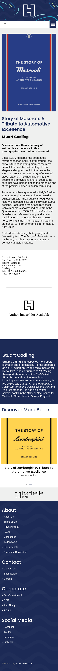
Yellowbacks (10, 542)
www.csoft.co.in (24, 663)
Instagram (9, 637)
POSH (7, 610)
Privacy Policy (11, 527)
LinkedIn (8, 642)
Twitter (7, 632)
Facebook (9, 627)
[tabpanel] (29, 448)
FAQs (7, 532)
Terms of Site (11, 522)
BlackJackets (11, 547)
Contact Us (10, 568)
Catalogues (10, 537)
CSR (6, 600)
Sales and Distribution (15, 552)
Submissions (11, 573)
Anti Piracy (9, 605)
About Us (9, 516)
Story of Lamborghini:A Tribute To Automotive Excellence (29, 470)
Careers (8, 579)
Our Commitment (13, 595)
